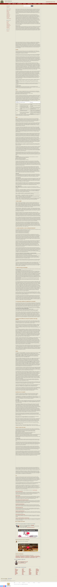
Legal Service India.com (25, 584)
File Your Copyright (4, 578)
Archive (36, 557)
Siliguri (30, 569)
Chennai (37, 568)
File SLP (7, 22)
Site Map (34, 582)
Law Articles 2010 (33, 556)
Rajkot (36, 573)
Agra (22, 573)
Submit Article (8, 24)
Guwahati (30, 573)
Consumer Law (44, 3)
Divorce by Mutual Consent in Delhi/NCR (22, 539)
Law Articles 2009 (38, 556)
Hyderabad (37, 570)
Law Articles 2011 (28, 556)
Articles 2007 (22, 557)
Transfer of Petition (9, 18)
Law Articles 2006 (26, 557)
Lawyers (9, 3)
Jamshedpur (37, 569)
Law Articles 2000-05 (32, 557)
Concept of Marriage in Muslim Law (20, 514)
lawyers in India (8, 10)
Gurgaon (16, 572)
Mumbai (23, 568)
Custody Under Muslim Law (19, 507)
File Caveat (8, 21)
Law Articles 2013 (18, 556)
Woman (39, 3)
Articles (24, 3)
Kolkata (30, 568)
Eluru (36, 571)
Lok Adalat (8, 17)
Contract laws (8, 26)
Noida (16, 571)
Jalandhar (16, 573)
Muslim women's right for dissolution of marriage (22, 499)
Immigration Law (9, 25)
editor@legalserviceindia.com (30, 527)
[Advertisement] (28, 35)
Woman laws (8, 15)
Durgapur (30, 570)
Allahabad (16, 570)
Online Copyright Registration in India (23, 561)
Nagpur (23, 570)
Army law (8, 23)
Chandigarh (16, 569)
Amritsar (30, 574)
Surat (22, 572)
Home (19, 582)
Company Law (30, 3)
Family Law (14, 3)
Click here (32, 525)
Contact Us (39, 582)
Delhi (15, 568)
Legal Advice (8, 7)
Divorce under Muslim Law (19, 491)
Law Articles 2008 (18, 557)
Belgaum (37, 572)
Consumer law (19, 3)
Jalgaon (23, 574)
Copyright (34, 3)
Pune (22, 569)
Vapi (15, 574)
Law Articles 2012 (23, 556)
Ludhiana (30, 572)
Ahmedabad (23, 571)
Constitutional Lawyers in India (50, 1)
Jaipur (29, 571)
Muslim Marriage (18, 495)
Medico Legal (8, 16)
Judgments (8, 11)
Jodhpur (37, 574)
